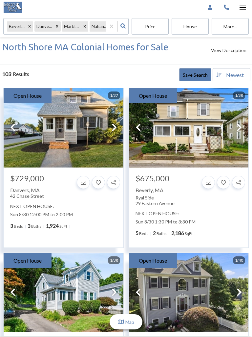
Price (150, 26)
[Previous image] (13, 128)
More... (230, 26)
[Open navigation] (242, 7)
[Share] (113, 182)
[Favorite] (98, 182)
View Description (228, 50)
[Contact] (83, 182)
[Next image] (114, 128)
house (190, 26)
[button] (29, 26)
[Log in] (209, 7)
